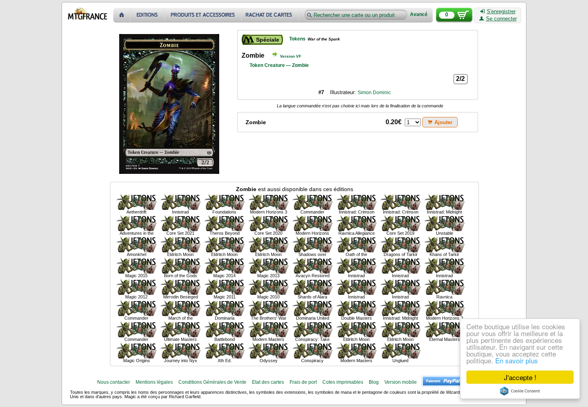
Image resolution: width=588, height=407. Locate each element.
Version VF (290, 56)
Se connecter (501, 19)
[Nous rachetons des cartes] (271, 15)
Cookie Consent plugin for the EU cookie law (520, 391)
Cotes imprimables (342, 382)
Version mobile (400, 382)
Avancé (419, 14)
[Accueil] (121, 15)
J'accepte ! (520, 377)
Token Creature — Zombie (279, 65)
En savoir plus (516, 360)
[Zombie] (136, 202)
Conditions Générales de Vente (212, 382)
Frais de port (303, 382)
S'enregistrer (501, 11)
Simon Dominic (374, 92)
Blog (374, 382)
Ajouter (443, 122)
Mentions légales (154, 382)
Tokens (297, 39)
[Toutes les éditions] (147, 15)
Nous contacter (113, 382)
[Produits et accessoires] (203, 15)
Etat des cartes (268, 382)
